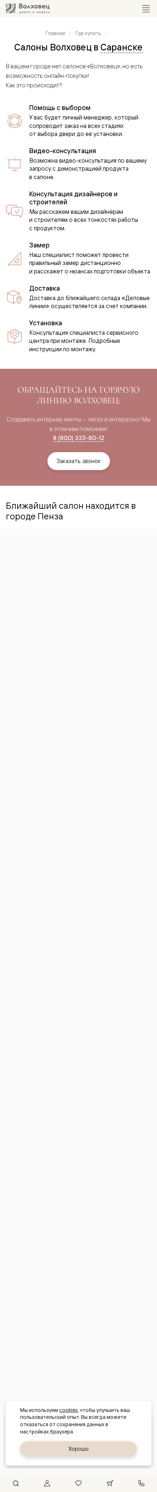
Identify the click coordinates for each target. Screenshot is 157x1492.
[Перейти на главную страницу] (28, 9)
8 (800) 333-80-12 (78, 438)
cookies (68, 1410)
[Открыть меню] (146, 9)
